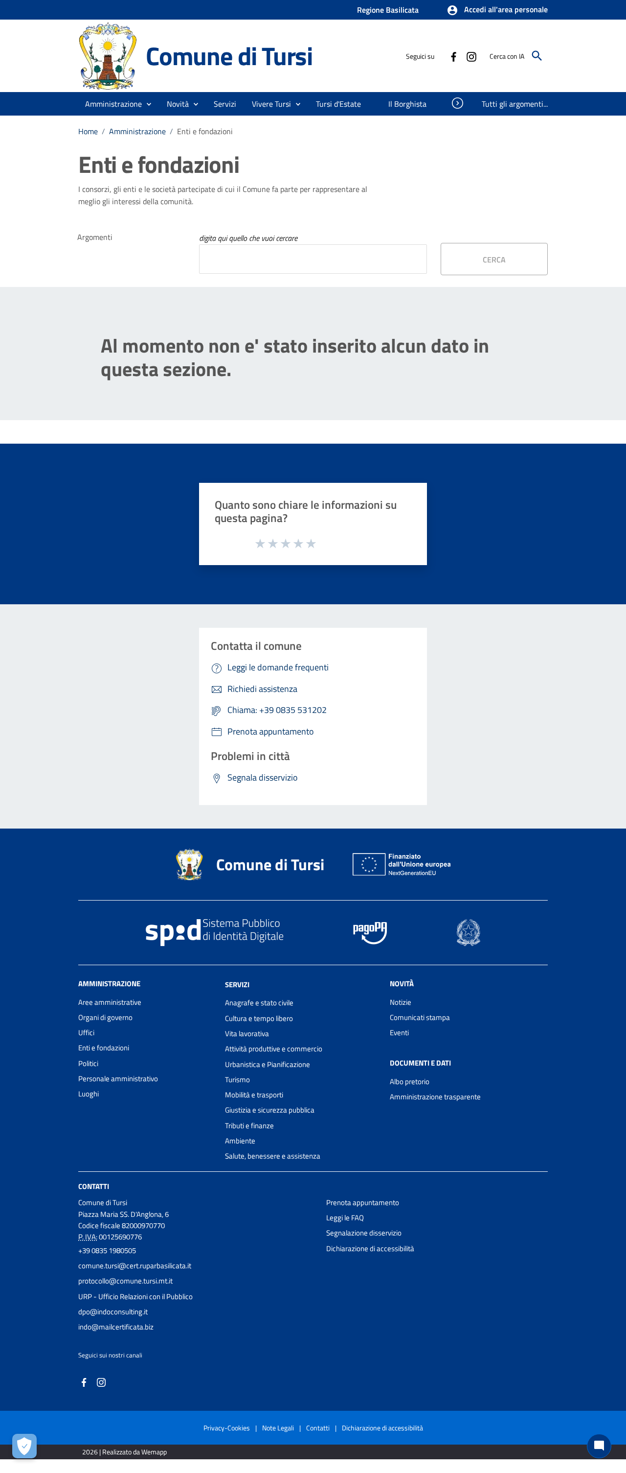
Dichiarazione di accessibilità (370, 1248)
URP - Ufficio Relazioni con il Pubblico (135, 1296)
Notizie (400, 1002)
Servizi (237, 984)
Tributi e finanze (249, 1125)
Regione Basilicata (388, 10)
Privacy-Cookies (226, 1428)
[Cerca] (537, 56)
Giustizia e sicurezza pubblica (269, 1110)
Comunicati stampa (420, 1017)
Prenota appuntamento (362, 1202)
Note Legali (278, 1428)
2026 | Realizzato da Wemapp (124, 1452)
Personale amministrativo (118, 1078)
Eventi (399, 1032)
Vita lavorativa (247, 1033)
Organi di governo (105, 1017)
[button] (497, 10)
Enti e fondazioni (103, 1047)
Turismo (237, 1079)
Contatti (93, 1185)
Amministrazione (137, 131)
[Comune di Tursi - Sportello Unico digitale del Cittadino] (107, 55)
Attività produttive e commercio (273, 1048)
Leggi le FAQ (345, 1217)
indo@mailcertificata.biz (116, 1326)
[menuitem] (340, 104)
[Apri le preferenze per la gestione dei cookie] (24, 1446)
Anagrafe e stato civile (259, 1002)
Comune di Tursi (229, 55)
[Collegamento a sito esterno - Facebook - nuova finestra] (453, 56)
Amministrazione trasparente (435, 1096)
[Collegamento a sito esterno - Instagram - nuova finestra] (471, 56)
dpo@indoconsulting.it (113, 1311)
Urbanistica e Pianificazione (267, 1064)
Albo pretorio (409, 1081)
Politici (88, 1063)
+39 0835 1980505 (107, 1250)
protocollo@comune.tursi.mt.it (125, 1280)
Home (88, 131)
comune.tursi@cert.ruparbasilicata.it (134, 1265)
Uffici (86, 1032)
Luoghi (88, 1093)
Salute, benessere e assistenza (272, 1156)
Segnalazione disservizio (364, 1232)
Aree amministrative (109, 1002)
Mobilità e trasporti (254, 1094)
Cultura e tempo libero (259, 1018)
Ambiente (240, 1140)
